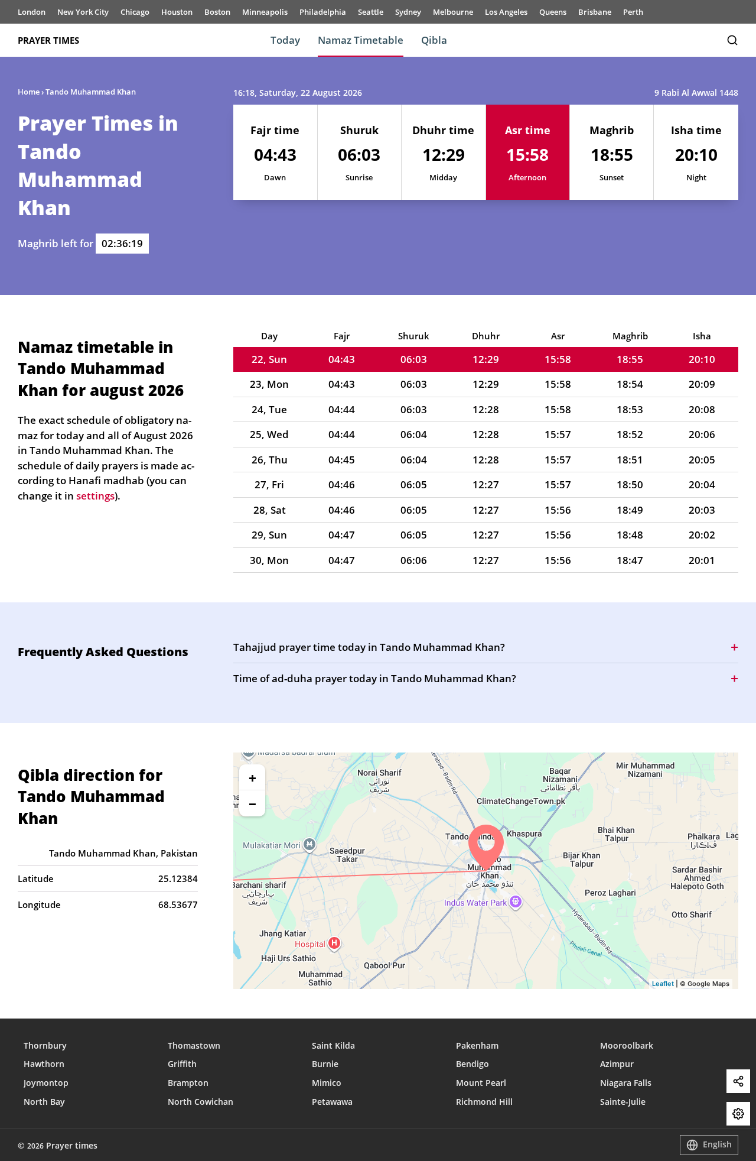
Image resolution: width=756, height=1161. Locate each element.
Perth (633, 12)
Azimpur (617, 1063)
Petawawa (332, 1101)
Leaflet (663, 984)
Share (738, 1081)
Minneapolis (265, 12)
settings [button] (95, 495)
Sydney (408, 12)
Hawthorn (44, 1063)
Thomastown (194, 1045)
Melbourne (453, 12)
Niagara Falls (625, 1082)
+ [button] (252, 777)
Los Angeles (506, 12)
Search (732, 40)
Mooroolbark (626, 1045)
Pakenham (477, 1045)
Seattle (370, 12)
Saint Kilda (333, 1045)
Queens (552, 12)
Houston (177, 12)
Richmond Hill (484, 1101)
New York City (83, 12)
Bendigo (472, 1063)
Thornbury (45, 1045)
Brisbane (594, 12)
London (31, 12)
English (717, 1144)
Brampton (188, 1082)
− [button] (252, 803)
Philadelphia (322, 12)
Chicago (134, 12)
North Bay (44, 1101)
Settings (738, 1114)
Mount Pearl (481, 1082)
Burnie (325, 1063)
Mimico (326, 1082)
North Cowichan (200, 1101)
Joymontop (46, 1082)
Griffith (182, 1063)
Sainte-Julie (623, 1101)
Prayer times (48, 40)
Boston (217, 12)
